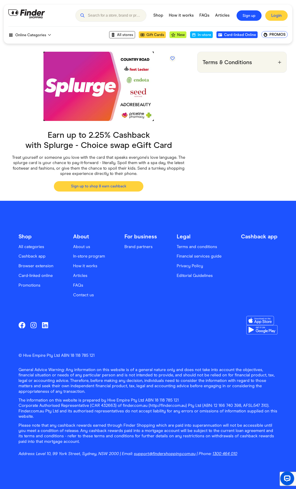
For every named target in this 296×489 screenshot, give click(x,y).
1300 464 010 (225, 453)
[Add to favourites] (172, 58)
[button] (82, 15)
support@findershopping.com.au (165, 453)
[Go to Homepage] (38, 15)
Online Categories (30, 35)
